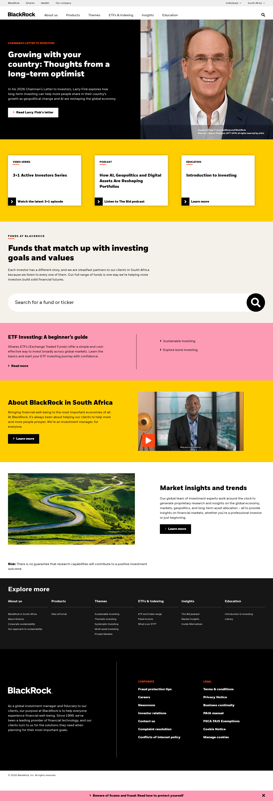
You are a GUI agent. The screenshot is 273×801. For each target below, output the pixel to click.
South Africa (255, 3)
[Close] (263, 796)
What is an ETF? (147, 624)
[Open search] (263, 15)
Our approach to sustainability (25, 629)
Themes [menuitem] (94, 15)
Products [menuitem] (73, 15)
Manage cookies (216, 737)
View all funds (59, 614)
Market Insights (190, 619)
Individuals (232, 3)
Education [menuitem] (170, 15)
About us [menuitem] (51, 15)
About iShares (16, 619)
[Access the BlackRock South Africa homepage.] (30, 692)
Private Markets (104, 634)
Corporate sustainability (21, 624)
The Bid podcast (190, 614)
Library (229, 619)
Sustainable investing (107, 614)
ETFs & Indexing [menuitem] (121, 15)
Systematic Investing (106, 624)
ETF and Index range (150, 614)
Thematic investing (105, 619)
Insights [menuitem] (148, 15)
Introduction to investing (239, 614)
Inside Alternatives (191, 624)
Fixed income (145, 619)
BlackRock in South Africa (22, 614)
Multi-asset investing (107, 629)
